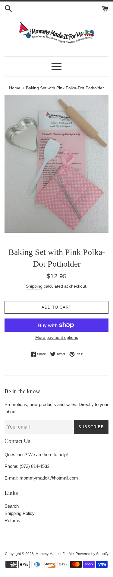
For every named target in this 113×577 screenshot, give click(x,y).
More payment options (56, 337)
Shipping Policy (20, 513)
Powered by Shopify (92, 554)
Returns (12, 520)
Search (12, 506)
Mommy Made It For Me (55, 554)
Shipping (34, 286)
